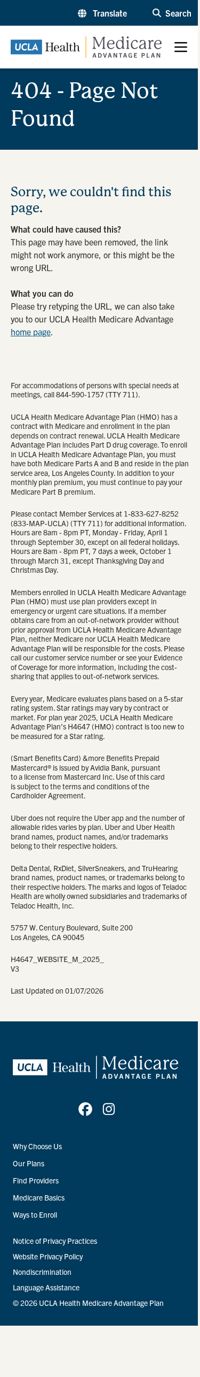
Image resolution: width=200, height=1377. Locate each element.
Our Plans (28, 1163)
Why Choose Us (37, 1146)
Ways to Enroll (35, 1214)
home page (31, 331)
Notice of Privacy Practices (55, 1240)
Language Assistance (46, 1287)
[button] (102, 12)
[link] (85, 1109)
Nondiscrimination (42, 1271)
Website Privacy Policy (48, 1256)
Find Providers (36, 1180)
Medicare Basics (39, 1197)
